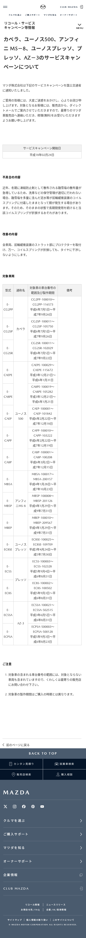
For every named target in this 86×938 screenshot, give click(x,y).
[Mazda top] (43, 7)
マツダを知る (50, 15)
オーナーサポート (68, 15)
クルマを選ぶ (15, 15)
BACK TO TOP (43, 753)
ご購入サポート (32, 15)
